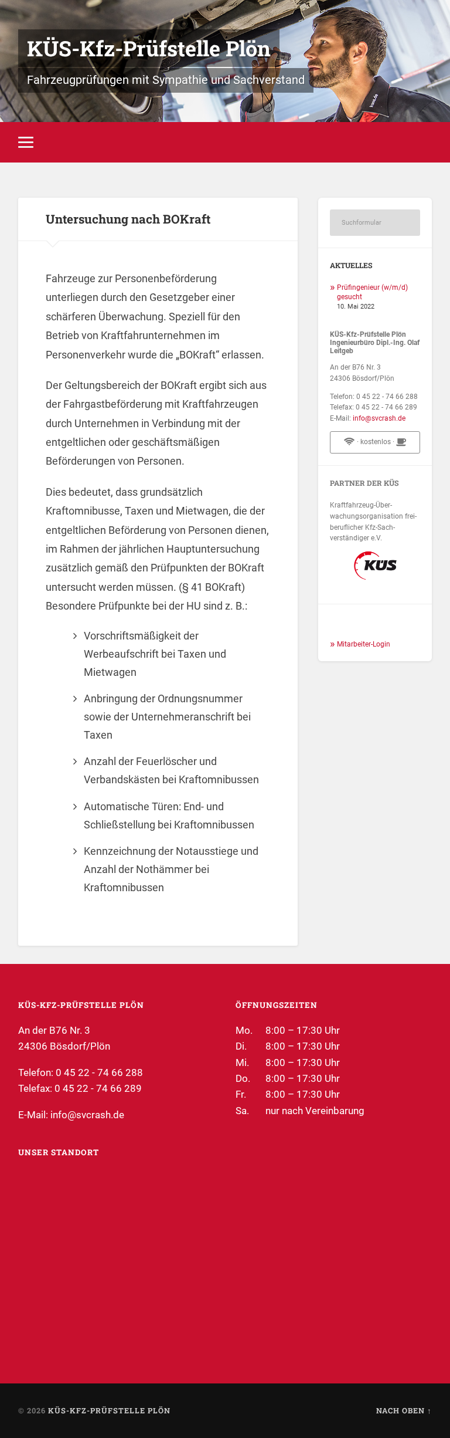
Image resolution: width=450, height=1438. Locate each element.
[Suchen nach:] (375, 222)
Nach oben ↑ (404, 1410)
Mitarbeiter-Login (363, 644)
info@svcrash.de (379, 418)
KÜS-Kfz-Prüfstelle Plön (149, 48)
